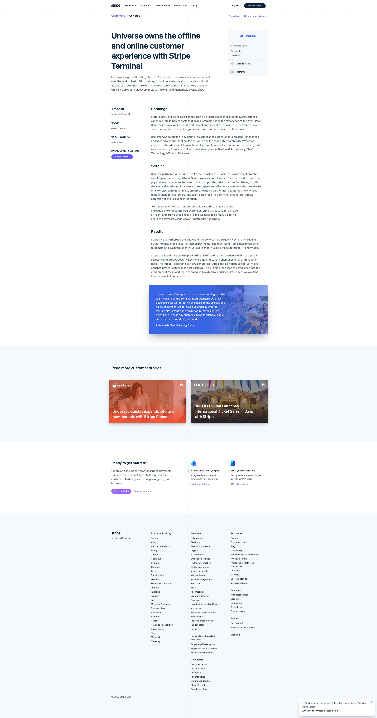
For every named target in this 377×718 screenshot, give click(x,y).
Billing (154, 550)
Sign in (235, 5)
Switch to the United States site (319, 710)
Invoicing (155, 591)
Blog (233, 546)
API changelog (198, 676)
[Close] (371, 702)
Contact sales (254, 5)
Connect (155, 566)
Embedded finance (200, 558)
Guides (234, 538)
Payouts (155, 616)
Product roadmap (239, 594)
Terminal (155, 637)
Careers (235, 598)
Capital (154, 554)
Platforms (196, 583)
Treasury (155, 641)
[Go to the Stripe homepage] (115, 533)
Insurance (196, 608)
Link (153, 599)
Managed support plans (243, 627)
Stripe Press (237, 607)
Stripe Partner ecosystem (204, 648)
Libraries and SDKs (200, 680)
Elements (156, 579)
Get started (120, 491)
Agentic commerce (200, 546)
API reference (238, 484)
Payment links (158, 608)
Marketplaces (198, 575)
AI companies (198, 591)
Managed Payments (161, 604)
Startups (195, 542)
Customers (118, 15)
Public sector (197, 624)
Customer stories (240, 542)
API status (196, 672)
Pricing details (199, 484)
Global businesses (200, 566)
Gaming (195, 599)
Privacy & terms (239, 558)
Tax (153, 633)
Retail (194, 628)
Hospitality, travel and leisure (205, 604)
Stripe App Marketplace (203, 644)
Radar (154, 620)
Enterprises (197, 538)
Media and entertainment (204, 612)
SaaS (193, 587)
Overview (234, 16)
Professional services (202, 620)
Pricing (193, 5)
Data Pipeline (157, 575)
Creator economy (200, 595)
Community (236, 550)
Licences (235, 570)
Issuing (154, 595)
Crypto (154, 571)
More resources (239, 582)
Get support (237, 622)
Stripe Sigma (157, 628)
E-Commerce (197, 554)
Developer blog (199, 689)
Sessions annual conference (245, 554)
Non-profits (197, 616)
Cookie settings (239, 578)
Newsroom (236, 602)
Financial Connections (162, 583)
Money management (201, 579)
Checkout (156, 558)
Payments (156, 612)
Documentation (199, 664)
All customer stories (255, 16)
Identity (155, 587)
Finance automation (201, 562)
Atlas (153, 542)
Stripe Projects (198, 684)
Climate (155, 562)
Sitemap (235, 574)
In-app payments (199, 571)
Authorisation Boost (161, 546)
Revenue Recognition (162, 624)
